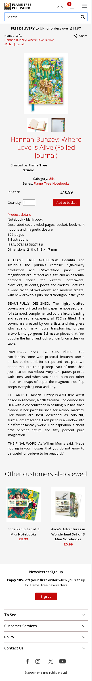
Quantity (14, 202)
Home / (10, 36)
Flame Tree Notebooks (51, 183)
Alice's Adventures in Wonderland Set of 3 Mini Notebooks (68, 534)
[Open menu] (84, 6)
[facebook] (82, 45)
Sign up (46, 596)
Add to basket (66, 202)
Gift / (20, 36)
